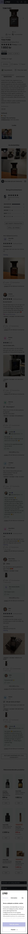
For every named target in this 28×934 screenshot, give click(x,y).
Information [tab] (14, 898)
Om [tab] (22, 898)
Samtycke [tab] (5, 898)
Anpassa (13, 929)
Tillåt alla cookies (14, 924)
